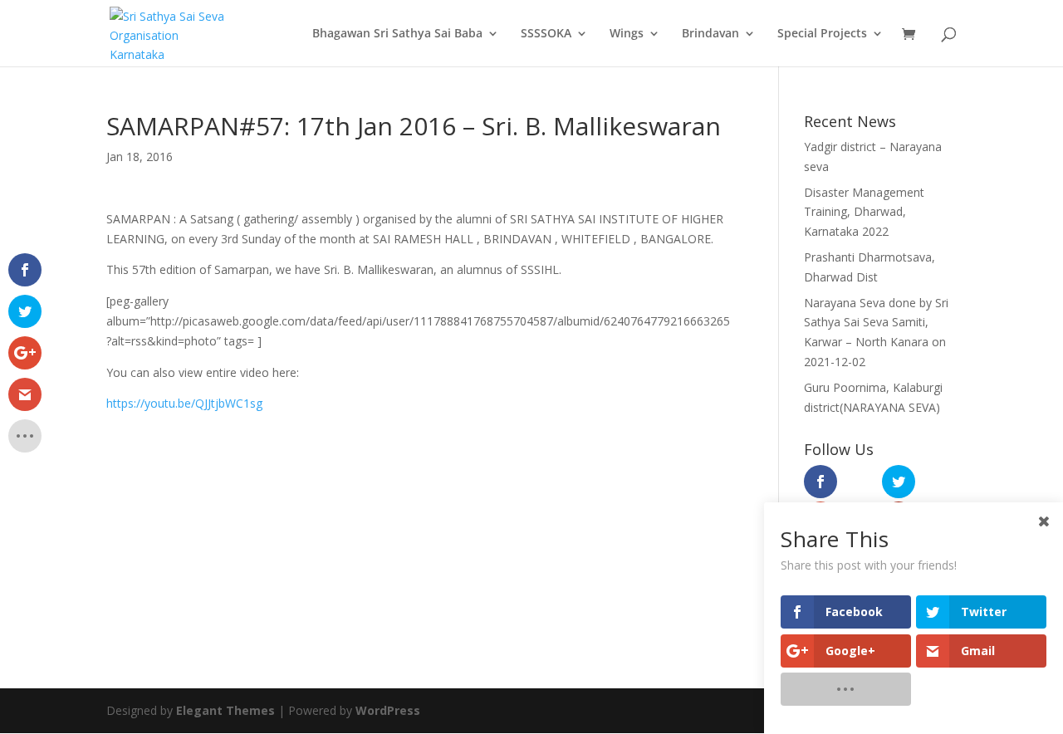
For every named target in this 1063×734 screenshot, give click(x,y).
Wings (627, 34)
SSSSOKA (546, 34)
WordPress (387, 710)
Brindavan (710, 34)
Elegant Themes (225, 710)
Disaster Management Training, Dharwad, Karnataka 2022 (864, 212)
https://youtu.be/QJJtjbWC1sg (184, 403)
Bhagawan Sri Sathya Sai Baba (397, 34)
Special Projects (822, 34)
